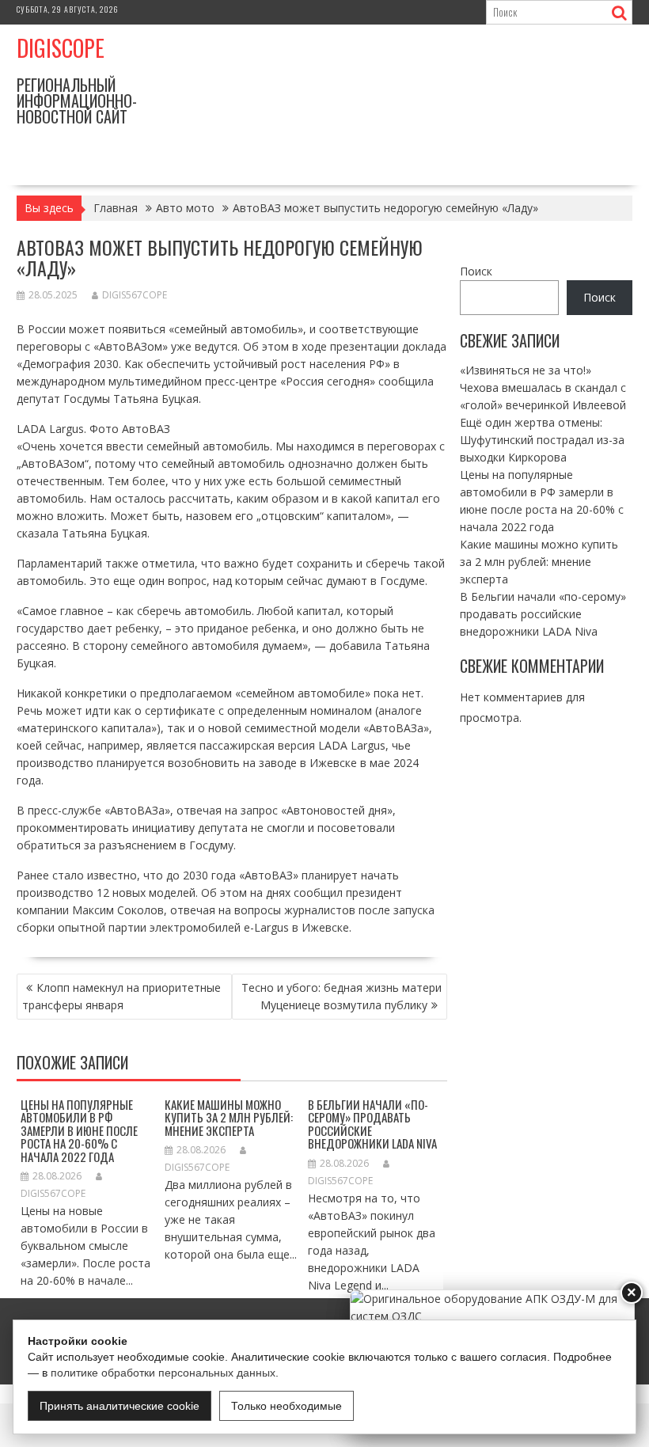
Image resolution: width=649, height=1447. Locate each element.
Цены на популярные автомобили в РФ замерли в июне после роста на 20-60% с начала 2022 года (79, 1130)
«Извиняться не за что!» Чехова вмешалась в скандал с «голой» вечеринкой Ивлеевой (543, 387)
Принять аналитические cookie (119, 1406)
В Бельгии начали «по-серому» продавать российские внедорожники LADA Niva (372, 1124)
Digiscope (60, 48)
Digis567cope (134, 295)
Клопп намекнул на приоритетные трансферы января (121, 996)
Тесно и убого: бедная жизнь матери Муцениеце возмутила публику (341, 996)
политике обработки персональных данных (163, 1372)
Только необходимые (286, 1406)
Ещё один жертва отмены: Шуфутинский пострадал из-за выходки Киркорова (542, 440)
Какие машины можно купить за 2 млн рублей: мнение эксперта (229, 1117)
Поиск (476, 271)
